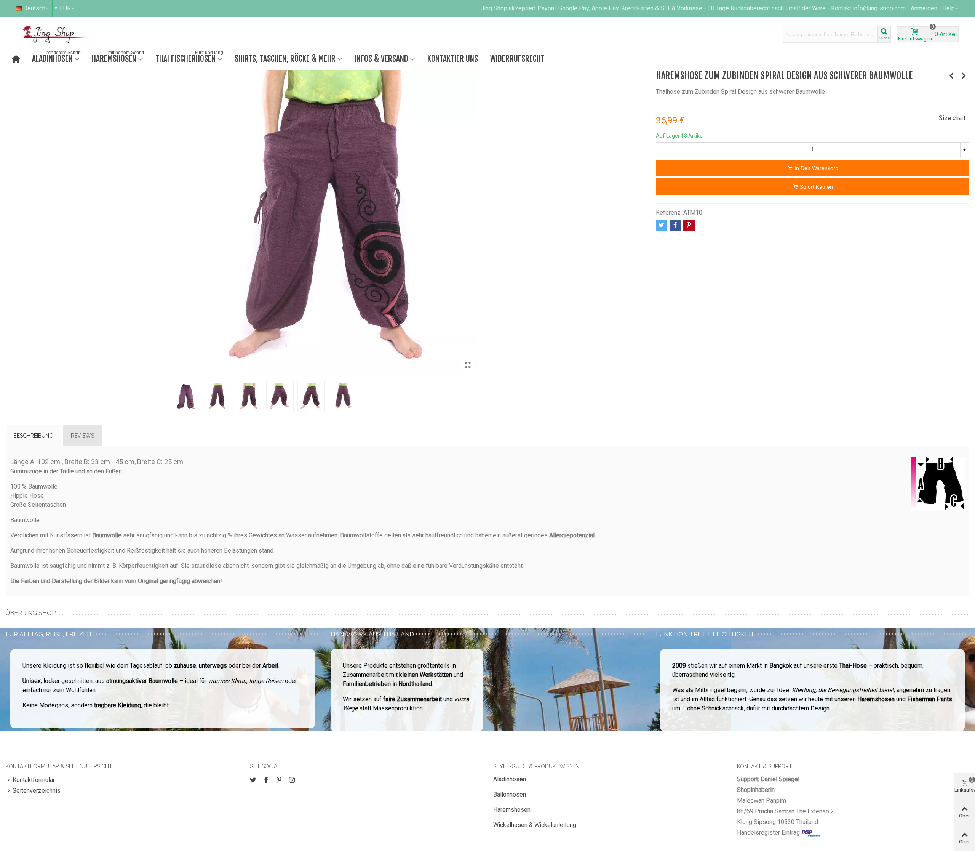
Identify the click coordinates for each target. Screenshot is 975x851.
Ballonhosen (509, 794)
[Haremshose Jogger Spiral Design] (951, 76)
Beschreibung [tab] (33, 436)
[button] (951, 8)
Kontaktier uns (452, 58)
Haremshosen (118, 58)
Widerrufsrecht (517, 58)
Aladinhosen (56, 58)
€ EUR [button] (63, 8)
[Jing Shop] (64, 34)
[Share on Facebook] (675, 225)
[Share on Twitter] (661, 225)
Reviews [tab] (82, 436)
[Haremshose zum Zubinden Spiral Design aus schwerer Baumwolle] (467, 365)
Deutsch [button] (34, 8)
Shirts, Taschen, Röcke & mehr (285, 58)
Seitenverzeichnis (37, 790)
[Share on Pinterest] (689, 225)
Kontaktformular (34, 780)
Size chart (952, 118)
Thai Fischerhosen (189, 58)
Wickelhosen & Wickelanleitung (534, 825)
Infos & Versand (381, 58)
